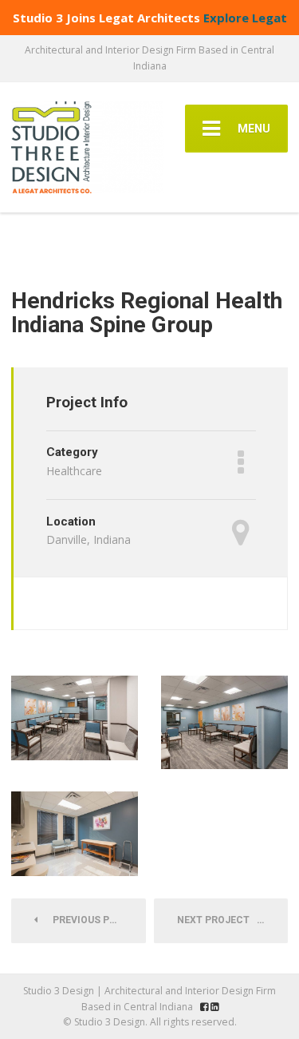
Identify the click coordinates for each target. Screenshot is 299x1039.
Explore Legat (245, 18)
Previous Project (95, 920)
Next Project (217, 920)
